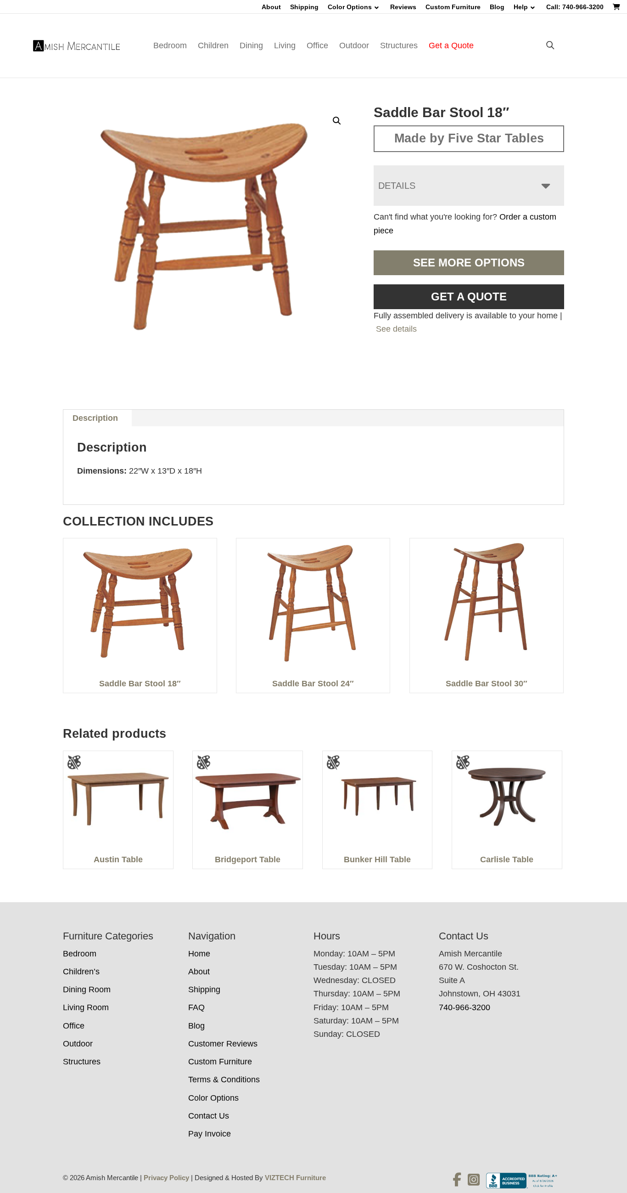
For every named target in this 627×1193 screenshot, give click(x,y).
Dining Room (87, 989)
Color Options (350, 7)
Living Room (86, 1007)
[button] (337, 121)
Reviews (403, 7)
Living (285, 45)
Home (199, 953)
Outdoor (354, 45)
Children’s (81, 971)
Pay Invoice (209, 1133)
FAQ (196, 1007)
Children (213, 45)
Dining (251, 45)
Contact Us (208, 1115)
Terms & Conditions (224, 1079)
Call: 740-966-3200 (575, 7)
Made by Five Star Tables (469, 138)
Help (521, 7)
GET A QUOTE (469, 296)
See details (396, 329)
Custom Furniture (453, 7)
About (271, 7)
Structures (399, 45)
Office (317, 45)
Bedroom (170, 45)
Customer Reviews (223, 1043)
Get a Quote (451, 45)
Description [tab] (95, 418)
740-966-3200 (464, 1007)
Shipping (304, 7)
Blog (497, 7)
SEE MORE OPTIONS (469, 262)
